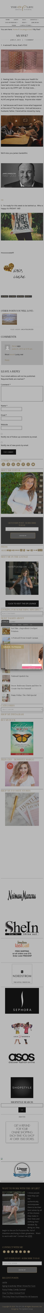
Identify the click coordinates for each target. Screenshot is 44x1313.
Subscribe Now (31, 667)
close (3, 668)
